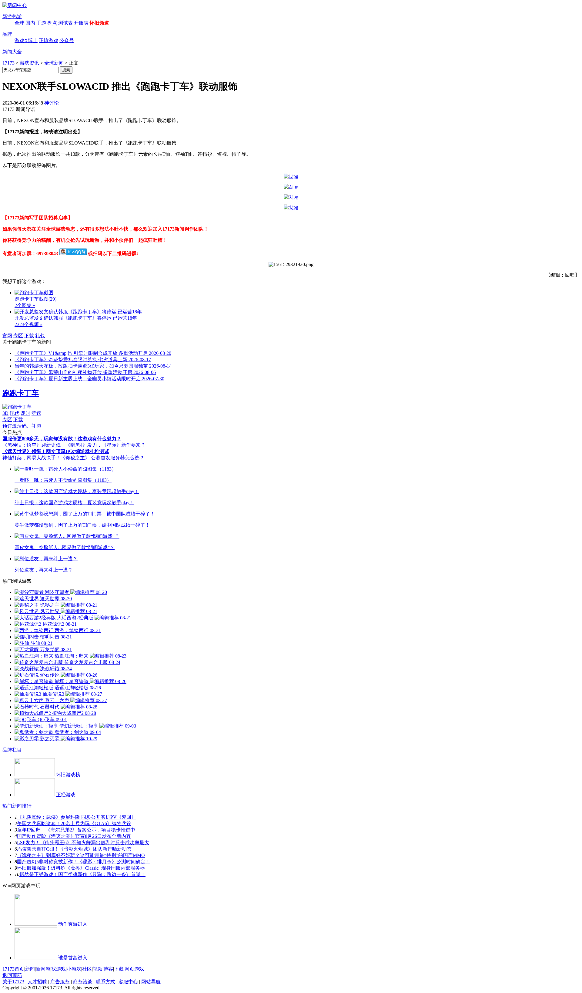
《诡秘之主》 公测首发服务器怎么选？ (102, 457)
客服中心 (128, 981)
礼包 (40, 335)
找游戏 (58, 968)
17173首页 (13, 968)
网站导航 (151, 981)
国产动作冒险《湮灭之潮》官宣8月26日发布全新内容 (74, 836)
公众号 (66, 40)
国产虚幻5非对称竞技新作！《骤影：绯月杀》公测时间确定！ (83, 861)
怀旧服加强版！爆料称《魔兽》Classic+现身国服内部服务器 (81, 868)
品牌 (7, 34)
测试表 (65, 22)
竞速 (36, 413)
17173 (8, 62)
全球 (19, 22)
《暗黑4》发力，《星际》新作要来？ (105, 445)
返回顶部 (12, 975)
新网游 (43, 968)
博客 (108, 968)
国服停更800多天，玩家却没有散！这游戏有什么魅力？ (61, 438)
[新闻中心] (14, 5)
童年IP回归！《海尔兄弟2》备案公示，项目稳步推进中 (76, 829)
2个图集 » (25, 305)
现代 (14, 413)
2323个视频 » (28, 324)
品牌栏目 (12, 749)
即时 (25, 413)
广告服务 (60, 981)
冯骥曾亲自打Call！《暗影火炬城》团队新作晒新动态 (74, 848)
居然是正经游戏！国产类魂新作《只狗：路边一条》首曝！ (82, 874)
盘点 (52, 22)
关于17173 (13, 981)
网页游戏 (134, 968)
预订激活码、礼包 (21, 425)
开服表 (81, 22)
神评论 (51, 102)
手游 (41, 22)
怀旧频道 (99, 22)
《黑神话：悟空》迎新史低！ (33, 445)
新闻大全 (12, 51)
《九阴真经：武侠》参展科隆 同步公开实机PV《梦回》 (76, 817)
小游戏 (74, 968)
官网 (7, 335)
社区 (87, 968)
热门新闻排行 (17, 805)
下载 (29, 335)
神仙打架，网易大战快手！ (31, 457)
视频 (97, 968)
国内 (30, 22)
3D (5, 413)
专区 (18, 335)
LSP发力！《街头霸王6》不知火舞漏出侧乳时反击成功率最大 (83, 842)
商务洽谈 (82, 981)
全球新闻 (54, 62)
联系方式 (105, 981)
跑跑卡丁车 (20, 393)
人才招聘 (37, 981)
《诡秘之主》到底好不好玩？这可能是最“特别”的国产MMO (81, 855)
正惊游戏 (48, 40)
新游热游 (12, 16)
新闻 (30, 968)
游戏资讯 (29, 62)
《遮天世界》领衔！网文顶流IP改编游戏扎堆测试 (55, 451)
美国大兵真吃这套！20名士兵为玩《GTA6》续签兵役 (74, 823)
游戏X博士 (26, 40)
